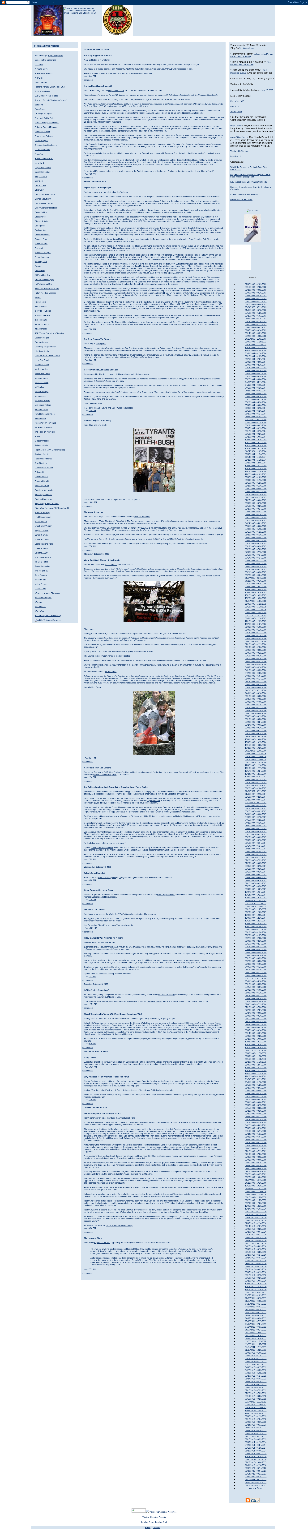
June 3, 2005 (236, 111)
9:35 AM (92, 1044)
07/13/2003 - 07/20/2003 (255, 322)
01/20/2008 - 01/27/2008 (255, 935)
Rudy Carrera (41, 176)
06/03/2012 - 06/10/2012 (255, 1382)
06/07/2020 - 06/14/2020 (255, 1468)
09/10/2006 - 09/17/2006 (255, 731)
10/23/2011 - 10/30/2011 (255, 1338)
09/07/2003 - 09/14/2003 (255, 330)
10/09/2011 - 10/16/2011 (255, 1335)
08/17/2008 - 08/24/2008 (255, 1022)
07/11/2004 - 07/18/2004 (255, 422)
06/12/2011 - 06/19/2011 (255, 1315)
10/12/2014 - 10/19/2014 (255, 1456)
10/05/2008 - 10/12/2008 (255, 1042)
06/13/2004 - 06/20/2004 (255, 411)
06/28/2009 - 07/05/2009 (255, 1145)
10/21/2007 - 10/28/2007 (255, 898)
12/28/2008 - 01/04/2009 (255, 1076)
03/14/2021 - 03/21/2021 (255, 1474)
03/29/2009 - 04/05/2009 (255, 1114)
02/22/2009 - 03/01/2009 (255, 1099)
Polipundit (39, 472)
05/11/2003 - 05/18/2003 (255, 310)
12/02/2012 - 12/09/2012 (255, 1410)
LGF (106, 425)
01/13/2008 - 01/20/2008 (255, 932)
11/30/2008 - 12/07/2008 (255, 1065)
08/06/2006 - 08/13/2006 (255, 716)
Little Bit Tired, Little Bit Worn (47, 356)
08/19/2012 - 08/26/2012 (255, 1396)
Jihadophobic (41, 329)
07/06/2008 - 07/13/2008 (255, 1004)
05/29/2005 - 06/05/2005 (255, 538)
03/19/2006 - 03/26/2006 (255, 659)
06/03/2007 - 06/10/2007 (255, 840)
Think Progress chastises (102, 848)
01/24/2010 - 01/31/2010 (255, 1217)
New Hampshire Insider (45, 414)
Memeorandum (41, 378)
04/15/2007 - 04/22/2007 (255, 820)
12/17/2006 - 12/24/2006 (255, 771)
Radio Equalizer (42, 486)
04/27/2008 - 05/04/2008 (255, 975)
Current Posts (255, 1488)
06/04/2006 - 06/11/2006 (255, 690)
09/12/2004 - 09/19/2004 (255, 431)
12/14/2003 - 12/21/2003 (255, 347)
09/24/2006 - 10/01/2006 (255, 736)
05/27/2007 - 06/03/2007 (255, 837)
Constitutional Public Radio (47, 208)
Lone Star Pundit (42, 360)
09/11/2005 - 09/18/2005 (255, 581)
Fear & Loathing (42, 257)
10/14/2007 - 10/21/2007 (255, 895)
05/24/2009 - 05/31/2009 (255, 1134)
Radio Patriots (41, 82)
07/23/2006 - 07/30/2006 (255, 710)
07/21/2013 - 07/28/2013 (255, 1433)
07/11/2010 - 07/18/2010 (255, 1261)
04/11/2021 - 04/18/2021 (255, 1482)
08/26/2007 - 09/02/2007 (255, 875)
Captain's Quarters (43, 167)
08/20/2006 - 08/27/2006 (255, 722)
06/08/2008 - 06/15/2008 (255, 993)
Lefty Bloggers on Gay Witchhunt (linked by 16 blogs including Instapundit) (250, 175)
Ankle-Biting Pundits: (239, 137)
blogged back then (211, 306)
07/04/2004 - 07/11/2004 (255, 419)
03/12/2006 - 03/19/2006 (255, 656)
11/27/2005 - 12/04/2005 (255, 612)
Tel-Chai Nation (41, 562)
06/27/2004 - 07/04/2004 (255, 417)
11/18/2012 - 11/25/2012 (255, 1407)
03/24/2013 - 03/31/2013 (255, 1425)
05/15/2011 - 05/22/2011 (255, 1312)
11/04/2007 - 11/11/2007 (255, 903)
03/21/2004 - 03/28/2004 (255, 376)
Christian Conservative (45, 194)
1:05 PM (92, 411)
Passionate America (43, 459)
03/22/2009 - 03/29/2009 (255, 1111)
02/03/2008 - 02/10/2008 (255, 941)
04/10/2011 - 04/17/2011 (255, 1304)
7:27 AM (92, 976)
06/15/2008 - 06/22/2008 (255, 996)
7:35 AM (92, 1100)
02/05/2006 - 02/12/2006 (255, 641)
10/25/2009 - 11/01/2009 (255, 1189)
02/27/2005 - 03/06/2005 (255, 500)
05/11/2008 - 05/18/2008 (255, 981)
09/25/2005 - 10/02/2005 (255, 587)
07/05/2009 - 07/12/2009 (255, 1148)
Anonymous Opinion (44, 136)
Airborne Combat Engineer (46, 127)
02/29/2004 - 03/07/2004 (255, 373)
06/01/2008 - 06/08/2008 (255, 990)
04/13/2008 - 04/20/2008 (255, 970)
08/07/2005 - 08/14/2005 (255, 566)
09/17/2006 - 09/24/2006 (255, 733)
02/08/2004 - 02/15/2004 (255, 365)
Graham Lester (41, 342)
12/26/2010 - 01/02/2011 (255, 1292)
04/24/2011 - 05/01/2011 (255, 1307)
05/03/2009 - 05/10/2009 (255, 1128)
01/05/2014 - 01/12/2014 (255, 1442)
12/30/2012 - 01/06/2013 (255, 1413)
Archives (156, 1528)
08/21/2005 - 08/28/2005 (255, 572)
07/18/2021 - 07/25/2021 (255, 1485)
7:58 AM (92, 174)
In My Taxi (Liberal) (43, 311)
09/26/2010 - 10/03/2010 (255, 1281)
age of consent (153, 801)
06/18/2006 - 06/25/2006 (255, 696)
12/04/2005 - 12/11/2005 (255, 615)
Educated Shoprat (43, 253)
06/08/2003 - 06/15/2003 (255, 319)
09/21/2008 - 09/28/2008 (255, 1036)
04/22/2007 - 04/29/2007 (255, 823)
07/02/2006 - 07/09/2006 (255, 702)
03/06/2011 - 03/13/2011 (255, 1298)
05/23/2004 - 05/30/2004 (255, 402)
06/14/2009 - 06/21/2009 (255, 1142)
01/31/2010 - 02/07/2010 (255, 1220)
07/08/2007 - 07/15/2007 (255, 854)
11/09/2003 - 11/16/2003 (255, 342)
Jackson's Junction (43, 324)
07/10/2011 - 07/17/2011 (255, 1321)
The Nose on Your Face (45, 432)
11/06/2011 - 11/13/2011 (255, 1341)
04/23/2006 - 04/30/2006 (255, 673)
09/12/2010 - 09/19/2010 (255, 1275)
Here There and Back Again (47, 288)
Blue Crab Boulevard (44, 158)
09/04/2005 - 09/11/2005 (255, 578)
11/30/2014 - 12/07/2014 (255, 1459)
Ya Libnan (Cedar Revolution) (48, 616)
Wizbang (39, 602)
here (91, 629)
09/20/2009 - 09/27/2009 (255, 1174)
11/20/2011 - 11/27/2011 (255, 1344)
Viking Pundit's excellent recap (119, 1225)
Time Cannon (41, 575)
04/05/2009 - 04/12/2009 (255, 1117)
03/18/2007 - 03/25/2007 (255, 808)
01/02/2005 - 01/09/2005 (255, 477)
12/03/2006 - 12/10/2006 (255, 765)
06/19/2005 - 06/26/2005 (255, 546)
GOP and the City (42, 275)
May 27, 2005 (267, 90)
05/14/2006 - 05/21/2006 (255, 682)
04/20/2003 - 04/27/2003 (255, 301)
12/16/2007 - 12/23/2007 (255, 921)
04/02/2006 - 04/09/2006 (255, 664)
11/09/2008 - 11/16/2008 (255, 1056)
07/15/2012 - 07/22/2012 (255, 1390)
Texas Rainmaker (42, 566)
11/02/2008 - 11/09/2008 (255, 1053)
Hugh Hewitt (40, 302)
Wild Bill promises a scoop (102, 974)
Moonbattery (40, 396)
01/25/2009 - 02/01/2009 (255, 1088)
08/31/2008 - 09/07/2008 (255, 1027)
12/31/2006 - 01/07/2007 (255, 777)
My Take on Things (166, 995)
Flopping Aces (41, 262)
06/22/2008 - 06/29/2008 (255, 998)
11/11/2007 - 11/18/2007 (255, 906)
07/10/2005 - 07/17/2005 (255, 555)
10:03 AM (93, 502)
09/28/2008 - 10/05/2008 (255, 1039)
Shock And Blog (42, 539)
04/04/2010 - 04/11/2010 (255, 1243)
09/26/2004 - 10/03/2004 (255, 437)
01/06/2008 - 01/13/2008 (255, 929)
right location (124, 656)
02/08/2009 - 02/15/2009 (255, 1094)
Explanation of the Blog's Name (244, 194)
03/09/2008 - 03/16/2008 (255, 955)
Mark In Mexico (41, 369)
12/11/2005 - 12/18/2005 (255, 618)
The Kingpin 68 (41, 571)
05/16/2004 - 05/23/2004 (255, 399)
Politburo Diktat (41, 477)
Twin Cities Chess (42, 374)
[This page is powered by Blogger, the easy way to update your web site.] (252, 1502)
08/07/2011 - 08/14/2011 (255, 1330)
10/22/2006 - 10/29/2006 (255, 748)
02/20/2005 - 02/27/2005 (255, 497)
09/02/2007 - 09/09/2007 (255, 877)
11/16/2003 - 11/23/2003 (255, 345)
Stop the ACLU (41, 553)
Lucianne (39, 64)
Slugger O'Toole (42, 441)
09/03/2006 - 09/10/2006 (255, 728)
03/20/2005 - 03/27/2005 (255, 509)
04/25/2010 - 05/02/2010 (255, 1246)
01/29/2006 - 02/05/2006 (255, 638)
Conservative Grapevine (45, 60)
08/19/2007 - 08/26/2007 (255, 872)
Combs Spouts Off (43, 199)
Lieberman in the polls (193, 113)
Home (147, 1528)
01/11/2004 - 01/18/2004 (255, 353)
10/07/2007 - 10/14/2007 (255, 892)
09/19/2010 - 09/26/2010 (255, 1278)
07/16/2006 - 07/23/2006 (255, 708)
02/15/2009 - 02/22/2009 (255, 1096)
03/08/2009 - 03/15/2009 (255, 1105)
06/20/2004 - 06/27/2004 (255, 414)
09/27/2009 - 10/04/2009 (255, 1177)
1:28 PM (92, 900)
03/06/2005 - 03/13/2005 (255, 503)
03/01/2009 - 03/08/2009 (255, 1102)
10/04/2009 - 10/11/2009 (255, 1180)
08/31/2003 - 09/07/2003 (255, 327)
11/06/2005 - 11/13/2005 (255, 604)
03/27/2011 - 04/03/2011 (255, 1301)
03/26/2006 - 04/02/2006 (255, 661)
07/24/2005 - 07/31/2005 (255, 561)
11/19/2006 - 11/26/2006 (255, 759)
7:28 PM (92, 329)
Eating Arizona (41, 244)
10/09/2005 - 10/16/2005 (255, 592)
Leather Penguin (42, 338)
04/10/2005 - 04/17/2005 (255, 517)
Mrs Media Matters (43, 405)
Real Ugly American (43, 495)
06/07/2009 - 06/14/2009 (255, 1140)
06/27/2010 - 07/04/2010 (255, 1258)
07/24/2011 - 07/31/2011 (255, 1327)
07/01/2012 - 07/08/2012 (255, 1387)
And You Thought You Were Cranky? (51, 100)
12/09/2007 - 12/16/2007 (255, 918)
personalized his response (104, 774)
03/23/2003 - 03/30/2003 (255, 296)
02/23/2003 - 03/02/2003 (255, 290)
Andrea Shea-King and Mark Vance (106, 408)
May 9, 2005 (235, 106)
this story (103, 374)
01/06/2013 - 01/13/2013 (255, 1416)
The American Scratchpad (46, 145)
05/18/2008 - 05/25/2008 (255, 984)
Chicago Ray (40, 185)
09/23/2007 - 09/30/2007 (255, 886)
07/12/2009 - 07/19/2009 (255, 1151)
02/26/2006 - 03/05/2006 (255, 650)
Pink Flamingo (41, 463)
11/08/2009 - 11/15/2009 (255, 1194)
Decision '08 (40, 230)
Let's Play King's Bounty (45, 347)
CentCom (39, 181)
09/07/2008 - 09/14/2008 (255, 1030)
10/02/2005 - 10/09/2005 (255, 589)
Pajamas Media (41, 445)
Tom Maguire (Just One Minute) (250, 63)
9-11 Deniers (111, 564)
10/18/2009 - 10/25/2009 (255, 1186)
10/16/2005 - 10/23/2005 (255, 595)
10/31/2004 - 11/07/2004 (255, 451)
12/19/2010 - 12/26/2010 (255, 1289)
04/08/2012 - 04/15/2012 (255, 1367)
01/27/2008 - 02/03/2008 (255, 938)
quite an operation (142, 517)
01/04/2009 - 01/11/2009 (255, 1079)
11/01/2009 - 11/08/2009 (255, 1191)
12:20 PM (93, 928)
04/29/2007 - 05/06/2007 (255, 826)
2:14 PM (92, 777)
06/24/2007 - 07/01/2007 (255, 849)
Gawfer (38, 266)
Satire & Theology (42, 512)
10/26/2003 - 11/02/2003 (255, 339)
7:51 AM (92, 1269)
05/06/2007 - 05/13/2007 (255, 829)
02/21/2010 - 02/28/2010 (255, 1229)
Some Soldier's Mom (44, 544)
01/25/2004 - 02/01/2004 (255, 359)
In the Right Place (42, 315)
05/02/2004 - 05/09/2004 (255, 394)
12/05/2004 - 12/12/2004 (255, 466)
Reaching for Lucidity (44, 490)
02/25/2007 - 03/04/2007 (255, 800)
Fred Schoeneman (43, 517)
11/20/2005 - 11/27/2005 (255, 610)
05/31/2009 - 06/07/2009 (255, 1137)
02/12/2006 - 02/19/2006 (255, 644)
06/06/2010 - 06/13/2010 (255, 1249)
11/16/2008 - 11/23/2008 (255, 1059)
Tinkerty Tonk (40, 580)
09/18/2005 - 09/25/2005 (255, 584)
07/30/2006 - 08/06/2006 (255, 713)
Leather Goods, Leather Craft (154, 1522)
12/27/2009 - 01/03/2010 (255, 1209)
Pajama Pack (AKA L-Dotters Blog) (50, 450)
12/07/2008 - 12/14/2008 (255, 1068)
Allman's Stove (41, 69)
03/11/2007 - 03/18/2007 (255, 805)
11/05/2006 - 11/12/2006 (255, 754)
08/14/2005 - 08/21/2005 (255, 569)
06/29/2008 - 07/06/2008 (255, 1001)
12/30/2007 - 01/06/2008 (255, 926)
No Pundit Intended (43, 427)
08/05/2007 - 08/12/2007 (255, 866)
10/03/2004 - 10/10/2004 (255, 440)
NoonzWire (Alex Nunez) (45, 423)
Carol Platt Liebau (43, 172)
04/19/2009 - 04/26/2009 (255, 1122)
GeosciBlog (40, 270)
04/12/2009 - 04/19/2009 (255, 1119)
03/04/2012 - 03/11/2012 (255, 1364)
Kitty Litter (39, 78)
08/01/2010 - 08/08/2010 (255, 1263)
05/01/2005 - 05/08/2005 (255, 526)
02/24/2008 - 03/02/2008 (255, 949)
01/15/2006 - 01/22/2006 (255, 633)
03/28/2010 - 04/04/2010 (255, 1240)
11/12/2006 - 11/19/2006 (255, 756)
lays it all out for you (107, 1081)
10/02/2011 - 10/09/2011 (255, 1333)
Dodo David (40, 109)
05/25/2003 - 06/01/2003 (255, 316)
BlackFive (39, 154)
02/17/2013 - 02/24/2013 (255, 1419)
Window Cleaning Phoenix (154, 1517)
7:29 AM (92, 859)
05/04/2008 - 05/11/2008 (255, 978)
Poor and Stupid (42, 481)
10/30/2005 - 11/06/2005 (255, 601)
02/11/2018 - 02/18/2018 (255, 1465)
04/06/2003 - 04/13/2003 (255, 298)
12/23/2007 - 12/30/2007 (255, 924)
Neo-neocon (40, 418)
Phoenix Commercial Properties (162, 1512)
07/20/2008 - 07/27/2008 (255, 1010)
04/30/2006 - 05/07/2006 (255, 676)
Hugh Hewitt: (236, 126)
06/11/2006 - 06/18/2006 (255, 693)
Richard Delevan (42, 235)
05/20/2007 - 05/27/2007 (255, 834)
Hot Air (38, 297)
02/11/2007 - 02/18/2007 (255, 794)
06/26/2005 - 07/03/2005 (255, 549)
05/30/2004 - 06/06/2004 (255, 405)
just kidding (94, 60)
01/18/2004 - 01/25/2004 (255, 356)
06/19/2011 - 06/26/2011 (255, 1318)
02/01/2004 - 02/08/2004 (255, 362)
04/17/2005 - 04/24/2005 (255, 520)
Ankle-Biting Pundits (43, 73)
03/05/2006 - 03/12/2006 (255, 653)
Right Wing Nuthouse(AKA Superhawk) (52, 508)
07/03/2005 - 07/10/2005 (255, 552)
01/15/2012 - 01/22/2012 (255, 1359)
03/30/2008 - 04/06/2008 (255, 964)
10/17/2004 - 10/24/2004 (255, 445)
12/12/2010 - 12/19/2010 (255, 1287)
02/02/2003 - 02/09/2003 (255, 284)
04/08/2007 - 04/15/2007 (255, 817)
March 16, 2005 (237, 101)
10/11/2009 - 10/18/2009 (255, 1183)
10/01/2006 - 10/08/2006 (255, 739)
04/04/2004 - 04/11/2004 (255, 382)
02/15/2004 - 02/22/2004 (255, 368)
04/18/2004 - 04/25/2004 (255, 388)
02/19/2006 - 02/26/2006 (255, 647)
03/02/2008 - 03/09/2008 (255, 952)
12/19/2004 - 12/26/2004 (255, 471)
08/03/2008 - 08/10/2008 (255, 1016)
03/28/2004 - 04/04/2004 (255, 379)
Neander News (41, 409)
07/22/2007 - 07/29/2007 (255, 860)
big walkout (130, 914)
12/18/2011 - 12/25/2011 (255, 1350)
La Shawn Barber (42, 150)
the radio (129, 408)
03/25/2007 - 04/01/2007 (255, 811)
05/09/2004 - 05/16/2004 (255, 396)
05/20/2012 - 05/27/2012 (255, 1376)
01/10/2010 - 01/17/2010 (255, 1212)
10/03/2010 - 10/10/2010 (255, 1284)
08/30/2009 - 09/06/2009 (255, 1168)
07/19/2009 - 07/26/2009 (255, 1154)
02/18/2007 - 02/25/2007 (255, 797)
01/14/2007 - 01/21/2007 (255, 782)
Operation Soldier (154, 1001)
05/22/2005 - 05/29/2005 (255, 535)
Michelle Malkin (41, 383)
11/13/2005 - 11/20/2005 (255, 607)
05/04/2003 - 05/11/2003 (255, 307)
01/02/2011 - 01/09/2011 (255, 1295)
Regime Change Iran (44, 499)
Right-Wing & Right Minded (47, 503)
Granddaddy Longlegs (44, 279)
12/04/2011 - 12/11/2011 (255, 1347)
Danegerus (40, 226)
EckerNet (39, 248)
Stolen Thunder (41, 548)
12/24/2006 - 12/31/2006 (255, 774)
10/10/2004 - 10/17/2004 (255, 443)
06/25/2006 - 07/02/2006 (255, 699)
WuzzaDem (40, 611)
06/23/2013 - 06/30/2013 (255, 1431)
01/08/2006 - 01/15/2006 (255, 630)
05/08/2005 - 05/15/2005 (255, 529)
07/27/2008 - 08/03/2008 (255, 1013)
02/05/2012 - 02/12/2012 (255, 1361)
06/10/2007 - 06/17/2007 (255, 843)
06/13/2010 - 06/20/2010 (255, 1252)
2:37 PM (92, 758)
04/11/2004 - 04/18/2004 (255, 385)
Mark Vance (100, 171)
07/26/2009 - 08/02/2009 (255, 1157)
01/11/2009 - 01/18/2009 (255, 1082)
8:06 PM (92, 1228)
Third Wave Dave (42, 91)
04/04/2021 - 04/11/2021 (255, 1480)
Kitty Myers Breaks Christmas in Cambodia (248, 182)
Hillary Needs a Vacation (45, 293)
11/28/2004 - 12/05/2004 (255, 463)
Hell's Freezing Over (43, 284)
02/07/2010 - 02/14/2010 (255, 1223)
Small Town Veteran (43, 526)
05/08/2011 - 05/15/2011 (255, 1310)
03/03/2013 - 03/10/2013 (255, 1422)
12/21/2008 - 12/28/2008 (255, 1073)
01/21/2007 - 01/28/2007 (255, 785)
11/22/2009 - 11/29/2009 (255, 1200)
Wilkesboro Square (43, 598)
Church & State (41, 221)
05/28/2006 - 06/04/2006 (255, 687)
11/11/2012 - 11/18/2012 (255, 1405)
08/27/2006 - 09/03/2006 (255, 725)
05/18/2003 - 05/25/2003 (255, 313)
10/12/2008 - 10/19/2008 (255, 1045)
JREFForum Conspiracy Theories (49, 333)
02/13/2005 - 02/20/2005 (255, 494)
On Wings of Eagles (43, 114)
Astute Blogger (41, 141)
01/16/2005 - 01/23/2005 (255, 483)
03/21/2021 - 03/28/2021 (255, 1477)
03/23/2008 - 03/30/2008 (255, 961)
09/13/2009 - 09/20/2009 (255, 1171)
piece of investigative (107, 877)
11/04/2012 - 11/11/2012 (255, 1402)
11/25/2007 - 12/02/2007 (255, 912)
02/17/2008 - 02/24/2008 (255, 947)
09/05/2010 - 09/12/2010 (255, 1272)
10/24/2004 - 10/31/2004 (255, 448)
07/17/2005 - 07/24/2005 (255, 558)
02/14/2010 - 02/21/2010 (255, 1226)
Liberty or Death (42, 351)
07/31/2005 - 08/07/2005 (255, 564)
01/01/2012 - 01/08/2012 (255, 1353)
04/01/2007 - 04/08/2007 (255, 814)
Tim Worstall (40, 607)
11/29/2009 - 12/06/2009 (255, 1203)
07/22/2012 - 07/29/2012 (255, 1393)
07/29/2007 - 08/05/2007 (255, 863)
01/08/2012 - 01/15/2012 (255, 1356)
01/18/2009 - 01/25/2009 (255, 1085)
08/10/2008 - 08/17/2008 (255, 1019)
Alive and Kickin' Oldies (45, 118)
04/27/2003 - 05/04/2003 (255, 304)
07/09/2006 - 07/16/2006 (255, 705)
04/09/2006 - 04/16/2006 (255, 667)
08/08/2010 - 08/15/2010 (255, 1266)
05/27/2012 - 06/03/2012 (255, 1379)
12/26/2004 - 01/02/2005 (255, 474)
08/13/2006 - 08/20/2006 (255, 719)
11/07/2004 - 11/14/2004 (255, 454)
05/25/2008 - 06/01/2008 (255, 987)
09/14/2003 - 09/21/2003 (255, 333)
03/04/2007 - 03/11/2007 (255, 803)
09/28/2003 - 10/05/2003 (255, 336)
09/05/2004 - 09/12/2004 (255, 428)
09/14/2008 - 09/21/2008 (255, 1033)
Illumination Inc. (41, 306)
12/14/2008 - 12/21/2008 (255, 1070)
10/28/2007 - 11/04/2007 (255, 901)
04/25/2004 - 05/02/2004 (255, 391)
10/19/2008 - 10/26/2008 (255, 1047)
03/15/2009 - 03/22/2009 (255, 1108)
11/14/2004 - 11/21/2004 (255, 457)
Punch (37, 436)
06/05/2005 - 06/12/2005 (255, 540)
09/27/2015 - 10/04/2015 (255, 1462)
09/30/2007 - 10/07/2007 (255, 889)
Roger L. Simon (41, 530)
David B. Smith (41, 535)
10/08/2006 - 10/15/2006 (255, 742)
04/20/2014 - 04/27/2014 (255, 1445)
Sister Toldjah (41, 521)
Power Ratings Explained (241, 199)
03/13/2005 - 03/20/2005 (255, 506)
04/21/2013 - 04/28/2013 (255, 1428)
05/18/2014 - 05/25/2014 (255, 1448)
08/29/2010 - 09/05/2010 (255, 1269)
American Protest (42, 132)
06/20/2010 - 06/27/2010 (255, 1255)
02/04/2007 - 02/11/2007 (255, 791)
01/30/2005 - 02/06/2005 (255, 489)
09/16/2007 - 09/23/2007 (255, 883)
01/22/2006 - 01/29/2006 (255, 636)
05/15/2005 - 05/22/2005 (255, 532)
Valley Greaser (41, 584)
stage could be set (116, 90)
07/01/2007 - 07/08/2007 (255, 852)
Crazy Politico (41, 212)
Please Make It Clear (44, 468)
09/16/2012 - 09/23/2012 (255, 1399)
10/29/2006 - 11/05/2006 (255, 751)
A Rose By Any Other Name (47, 123)
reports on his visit (102, 1243)
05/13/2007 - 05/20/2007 (255, 831)
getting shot (101, 344)
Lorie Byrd (39, 163)
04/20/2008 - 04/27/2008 (255, 973)
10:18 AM (93, 1067)
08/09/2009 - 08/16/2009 (255, 1163)
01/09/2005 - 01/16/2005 (255, 480)
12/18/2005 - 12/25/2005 (255, 621)
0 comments (87, 80)
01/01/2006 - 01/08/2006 (255, 627)
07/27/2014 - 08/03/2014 (255, 1454)
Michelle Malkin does (184, 816)
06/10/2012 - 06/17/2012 (255, 1384)
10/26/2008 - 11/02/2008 (255, 1050)
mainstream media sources (175, 850)
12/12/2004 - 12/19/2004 (255, 468)
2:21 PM (92, 360)
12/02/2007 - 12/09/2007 (255, 915)
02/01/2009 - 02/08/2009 (255, 1091)
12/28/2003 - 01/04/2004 (255, 350)
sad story (92, 942)
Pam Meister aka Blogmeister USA (50, 87)
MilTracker (39, 387)
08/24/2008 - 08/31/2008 (255, 1024)
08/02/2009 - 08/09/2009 (255, 1160)
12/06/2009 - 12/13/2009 (255, 1206)
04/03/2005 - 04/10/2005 (255, 515)
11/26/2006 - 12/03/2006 (255, 762)
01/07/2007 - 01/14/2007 (255, 780)
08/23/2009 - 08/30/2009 (255, 1166)
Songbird (39, 105)
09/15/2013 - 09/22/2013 (255, 1439)
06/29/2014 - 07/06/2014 (255, 1451)
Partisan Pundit (41, 454)
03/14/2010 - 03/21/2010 (255, 1235)
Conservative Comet (44, 203)
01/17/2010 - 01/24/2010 (255, 1215)
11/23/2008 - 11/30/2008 (255, 1062)
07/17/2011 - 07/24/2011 (255, 1324)
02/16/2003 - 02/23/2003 (255, 287)
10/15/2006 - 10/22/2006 (255, 745)
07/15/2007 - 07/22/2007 (255, 857)
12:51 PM (93, 1004)
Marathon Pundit (42, 365)
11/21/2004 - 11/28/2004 (255, 460)
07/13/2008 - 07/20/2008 (255, 1007)
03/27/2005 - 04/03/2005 (255, 512)
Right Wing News (55, 55)
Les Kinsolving (236, 156)
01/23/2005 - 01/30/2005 (255, 486)
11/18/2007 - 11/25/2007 (255, 909)
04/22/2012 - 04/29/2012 (255, 1370)
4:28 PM (92, 880)
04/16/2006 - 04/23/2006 (255, 670)
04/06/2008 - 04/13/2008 (255, 967)
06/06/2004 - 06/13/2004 (255, 408)
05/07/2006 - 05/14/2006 (255, 679)
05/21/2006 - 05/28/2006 (255, 684)
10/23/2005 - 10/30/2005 (255, 598)
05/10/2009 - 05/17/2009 (255, 1131)
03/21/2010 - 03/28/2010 (255, 1238)
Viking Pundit (40, 589)
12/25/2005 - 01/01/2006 (255, 624)
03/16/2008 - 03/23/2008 (255, 958)
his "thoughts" (110, 672)
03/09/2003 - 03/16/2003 (255, 293)
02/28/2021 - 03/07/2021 (255, 1471)
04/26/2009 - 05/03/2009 (255, 1125)
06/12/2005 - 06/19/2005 (255, 543)
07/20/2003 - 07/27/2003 (255, 324)
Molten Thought (41, 391)
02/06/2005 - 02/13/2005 (255, 491)
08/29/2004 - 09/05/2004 (255, 425)
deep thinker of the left (136, 1090)
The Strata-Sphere (43, 557)
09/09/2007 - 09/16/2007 (255, 880)
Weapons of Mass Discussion (47, 593)
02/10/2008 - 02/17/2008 (255, 944)
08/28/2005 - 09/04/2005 (255, 575)
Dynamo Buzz (41, 239)
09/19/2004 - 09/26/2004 (255, 434)
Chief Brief (39, 190)
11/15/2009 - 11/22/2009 (255, 1197)
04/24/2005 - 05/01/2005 (255, 523)
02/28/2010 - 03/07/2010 (255, 1232)
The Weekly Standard (239, 151)
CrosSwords (40, 217)
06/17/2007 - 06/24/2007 (255, 846)
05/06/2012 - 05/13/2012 (255, 1373)
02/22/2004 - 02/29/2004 (255, 371)
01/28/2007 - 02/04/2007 (255, 788)
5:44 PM (92, 76)
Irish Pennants (41, 320)
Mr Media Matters (42, 400)
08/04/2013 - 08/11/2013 (255, 1436)
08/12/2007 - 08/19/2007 (255, 869)
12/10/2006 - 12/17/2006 (255, 768)
